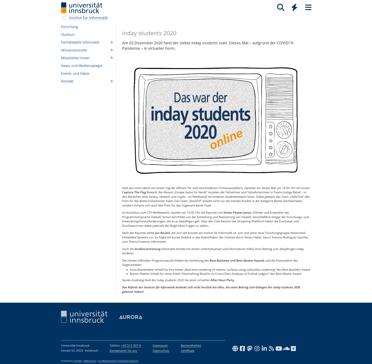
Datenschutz (161, 351)
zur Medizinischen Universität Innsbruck (118, 361)
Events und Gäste (75, 73)
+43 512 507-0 (131, 345)
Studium (68, 34)
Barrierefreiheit (191, 345)
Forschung (69, 26)
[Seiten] (308, 7)
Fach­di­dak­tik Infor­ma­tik (80, 42)
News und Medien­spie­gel (81, 65)
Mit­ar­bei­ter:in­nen (75, 58)
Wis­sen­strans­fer (74, 50)
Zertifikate (187, 351)
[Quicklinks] (294, 7)
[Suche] (281, 7)
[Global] (294, 8)
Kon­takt (67, 81)
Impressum (160, 345)
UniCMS (78, 361)
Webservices (90, 361)
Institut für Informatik (88, 17)
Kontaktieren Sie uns (123, 351)
